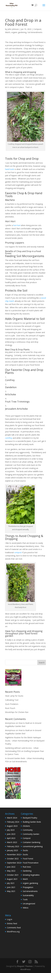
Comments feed (14, 927)
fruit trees (27, 867)
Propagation (28, 887)
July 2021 (11, 883)
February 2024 (13, 822)
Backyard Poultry (30, 817)
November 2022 (14, 854)
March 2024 (12, 817)
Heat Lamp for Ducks (14, 696)
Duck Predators (11, 704)
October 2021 (13, 875)
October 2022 (13, 858)
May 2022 (11, 871)
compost (18, 552)
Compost (37, 29)
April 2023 (11, 838)
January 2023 (12, 850)
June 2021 (11, 887)
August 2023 (12, 826)
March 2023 (12, 842)
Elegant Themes (25, 966)
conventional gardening (32, 846)
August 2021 (12, 879)
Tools (25, 899)
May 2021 (11, 891)
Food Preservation (30, 862)
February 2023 (13, 846)
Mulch (7, 32)
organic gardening (18, 32)
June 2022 (11, 867)
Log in (9, 919)
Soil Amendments (34, 32)
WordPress (25, 969)
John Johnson (13, 29)
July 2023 (11, 830)
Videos (25, 907)
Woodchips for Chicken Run (16, 712)
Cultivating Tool (11, 700)
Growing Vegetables (31, 875)
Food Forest (28, 858)
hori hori (16, 225)
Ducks (25, 850)
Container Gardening (31, 842)
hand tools (9, 169)
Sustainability (28, 895)
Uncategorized (29, 903)
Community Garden (31, 834)
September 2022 (14, 862)
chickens (26, 826)
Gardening (27, 871)
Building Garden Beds (32, 822)
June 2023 (11, 834)
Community (28, 830)
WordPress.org (13, 931)
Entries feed (12, 923)
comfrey (8, 438)
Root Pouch (10, 708)
